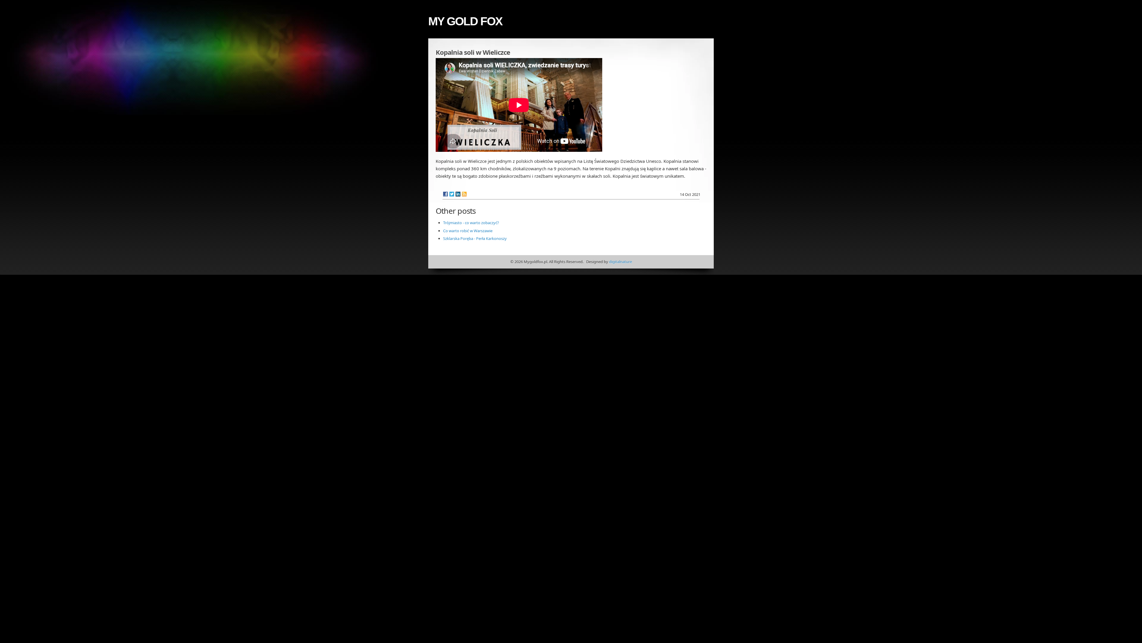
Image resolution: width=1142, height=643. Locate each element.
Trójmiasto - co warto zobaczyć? (471, 222)
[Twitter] (451, 194)
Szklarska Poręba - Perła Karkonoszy (475, 238)
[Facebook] (445, 194)
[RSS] (464, 194)
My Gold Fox (465, 21)
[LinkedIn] (458, 194)
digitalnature (620, 261)
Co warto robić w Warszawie (467, 230)
